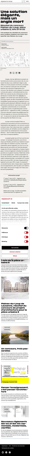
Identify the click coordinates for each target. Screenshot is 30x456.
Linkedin (6, 452)
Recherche (7, 370)
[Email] (16, 72)
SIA (5, 407)
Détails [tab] (13, 203)
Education (7, 366)
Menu (27, 1)
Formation (7, 368)
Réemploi (6, 373)
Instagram (10, 452)
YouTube (3, 452)
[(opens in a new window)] (19, 72)
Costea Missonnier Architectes (15, 186)
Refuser (15, 256)
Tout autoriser (15, 247)
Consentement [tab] (5, 203)
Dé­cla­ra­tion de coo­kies (8, 448)
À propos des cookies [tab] (22, 203)
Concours (7, 327)
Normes (6, 409)
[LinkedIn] (13, 72)
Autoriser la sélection (15, 252)
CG (10, 446)
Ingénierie (7, 329)
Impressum (4, 446)
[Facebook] (10, 72)
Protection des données (18, 446)
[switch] (26, 232)
